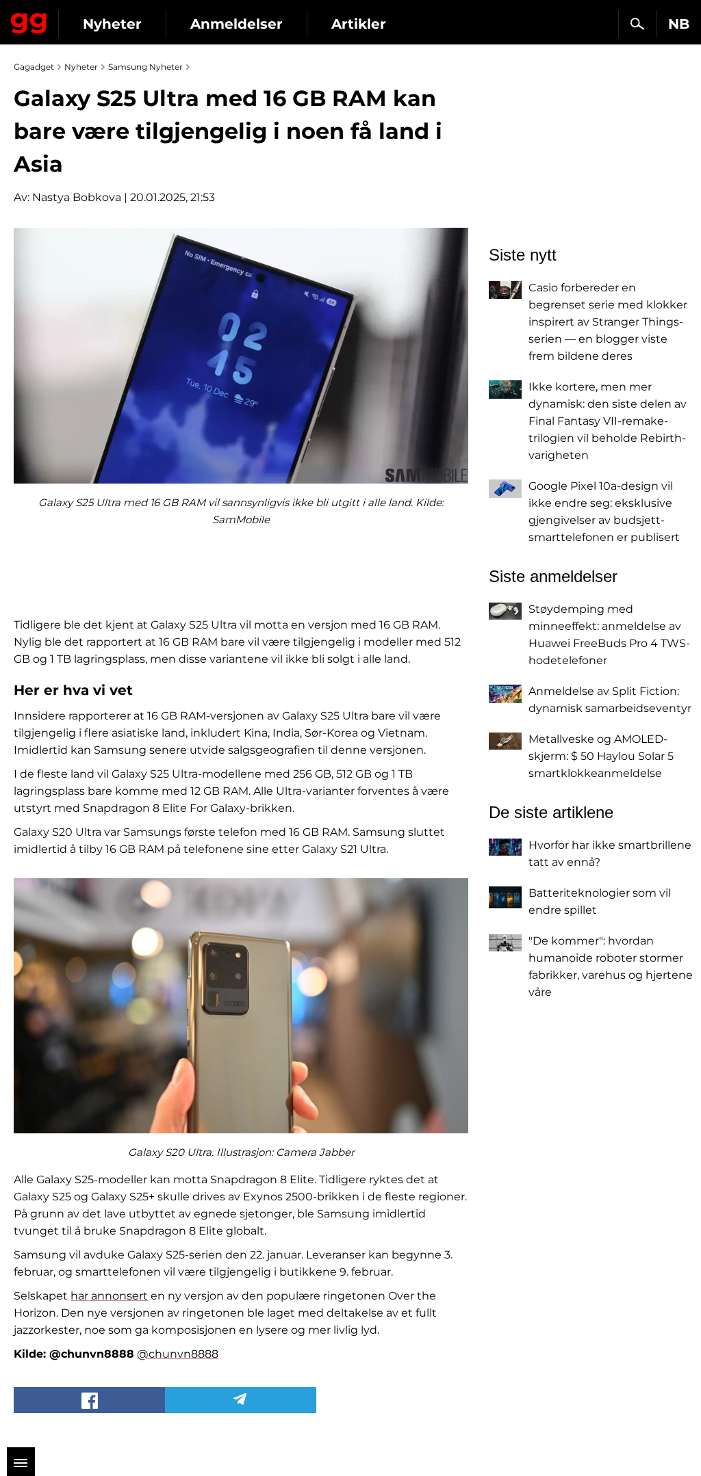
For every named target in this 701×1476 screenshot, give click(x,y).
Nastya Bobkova (76, 197)
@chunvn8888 (177, 1353)
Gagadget (29, 20)
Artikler (358, 24)
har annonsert (109, 1295)
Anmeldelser (236, 24)
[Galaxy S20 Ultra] (241, 1005)
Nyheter (112, 24)
